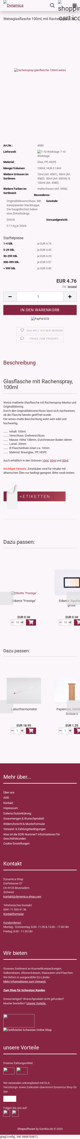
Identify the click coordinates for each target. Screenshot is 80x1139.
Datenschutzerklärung (17, 813)
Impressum (10, 808)
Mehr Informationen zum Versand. (24, 981)
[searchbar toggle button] (52, 5)
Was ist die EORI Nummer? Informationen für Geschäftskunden (31, 836)
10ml (45, 460)
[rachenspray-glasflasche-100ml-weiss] (40, 70)
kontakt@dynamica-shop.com (22, 896)
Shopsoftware (26, 1129)
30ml (53, 460)
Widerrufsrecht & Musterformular (24, 824)
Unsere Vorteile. (36, 1003)
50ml (65, 460)
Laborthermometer (24, 709)
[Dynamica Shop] (13, 5)
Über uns (8, 792)
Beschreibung (19, 363)
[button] (6, 598)
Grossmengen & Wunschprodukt (23, 818)
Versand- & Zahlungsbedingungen (24, 829)
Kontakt (8, 803)
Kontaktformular (13, 914)
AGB (6, 797)
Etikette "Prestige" (24, 601)
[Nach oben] (12, 1132)
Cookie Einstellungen (16, 843)
